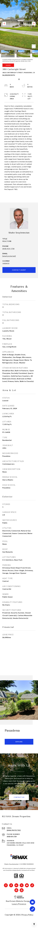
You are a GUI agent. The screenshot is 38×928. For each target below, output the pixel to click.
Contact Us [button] (19, 797)
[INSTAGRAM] (6, 885)
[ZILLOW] (22, 890)
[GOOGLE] (16, 890)
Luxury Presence (19, 904)
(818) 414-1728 (8, 249)
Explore (19, 742)
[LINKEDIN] (16, 885)
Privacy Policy (27, 915)
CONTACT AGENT (19, 270)
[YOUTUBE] (27, 885)
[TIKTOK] (32, 885)
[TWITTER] (22, 885)
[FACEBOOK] (11, 885)
